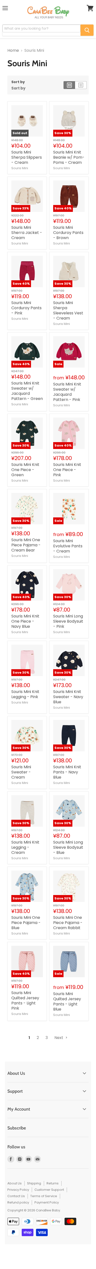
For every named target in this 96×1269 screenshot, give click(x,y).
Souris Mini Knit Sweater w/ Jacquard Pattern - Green (27, 390)
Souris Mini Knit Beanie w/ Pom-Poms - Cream (68, 157)
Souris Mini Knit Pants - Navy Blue (67, 772)
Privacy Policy (18, 1189)
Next (59, 1037)
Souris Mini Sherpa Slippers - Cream (26, 157)
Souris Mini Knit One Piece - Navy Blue (25, 621)
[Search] (87, 30)
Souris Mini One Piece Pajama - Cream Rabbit (67, 923)
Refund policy (18, 1202)
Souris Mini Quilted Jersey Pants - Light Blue (67, 1001)
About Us (14, 1183)
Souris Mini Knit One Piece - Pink (67, 470)
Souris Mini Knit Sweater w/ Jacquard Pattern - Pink (67, 391)
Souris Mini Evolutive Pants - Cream (67, 546)
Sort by (18, 81)
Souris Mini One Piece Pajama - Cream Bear (26, 545)
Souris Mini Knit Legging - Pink (25, 694)
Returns (53, 1183)
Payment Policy (46, 1202)
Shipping (34, 1183)
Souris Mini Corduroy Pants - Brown (68, 233)
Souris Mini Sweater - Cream (21, 772)
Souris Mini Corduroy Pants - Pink (26, 308)
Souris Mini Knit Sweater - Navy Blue (68, 697)
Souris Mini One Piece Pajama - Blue (26, 923)
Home (13, 50)
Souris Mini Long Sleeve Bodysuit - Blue (68, 847)
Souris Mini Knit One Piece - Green (25, 470)
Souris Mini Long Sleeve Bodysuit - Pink (68, 621)
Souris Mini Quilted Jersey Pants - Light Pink (25, 1000)
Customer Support (49, 1189)
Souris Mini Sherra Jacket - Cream (26, 233)
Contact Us (16, 1196)
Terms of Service (43, 1196)
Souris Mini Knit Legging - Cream (25, 847)
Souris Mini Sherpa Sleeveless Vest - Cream (68, 310)
